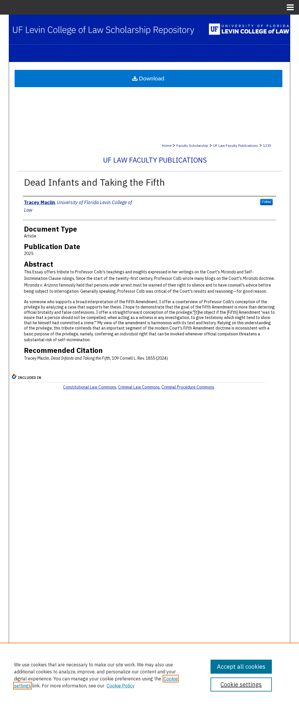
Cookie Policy (121, 686)
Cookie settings (241, 684)
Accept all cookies (241, 666)
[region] (149, 675)
